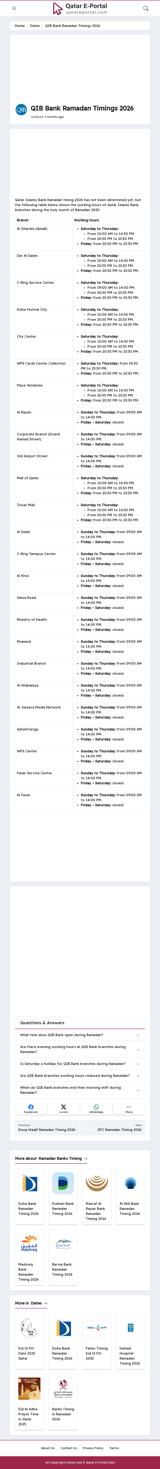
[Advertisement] (80, 69)
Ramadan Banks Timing (60, 1158)
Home (20, 26)
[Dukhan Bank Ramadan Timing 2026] (63, 1196)
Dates (35, 26)
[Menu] (14, 8)
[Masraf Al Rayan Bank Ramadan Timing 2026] (96, 1196)
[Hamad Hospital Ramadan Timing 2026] (130, 1341)
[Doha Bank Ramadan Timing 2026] (29, 1196)
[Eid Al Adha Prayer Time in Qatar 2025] (29, 1402)
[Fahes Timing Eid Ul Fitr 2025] (96, 1341)
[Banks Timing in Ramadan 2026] (63, 1402)
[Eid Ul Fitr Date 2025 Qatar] (29, 1341)
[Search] (146, 8)
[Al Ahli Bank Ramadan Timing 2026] (130, 1196)
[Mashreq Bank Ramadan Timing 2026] (29, 1257)
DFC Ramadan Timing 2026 (120, 1130)
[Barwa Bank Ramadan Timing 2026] (63, 1257)
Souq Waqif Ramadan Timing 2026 (46, 1130)
